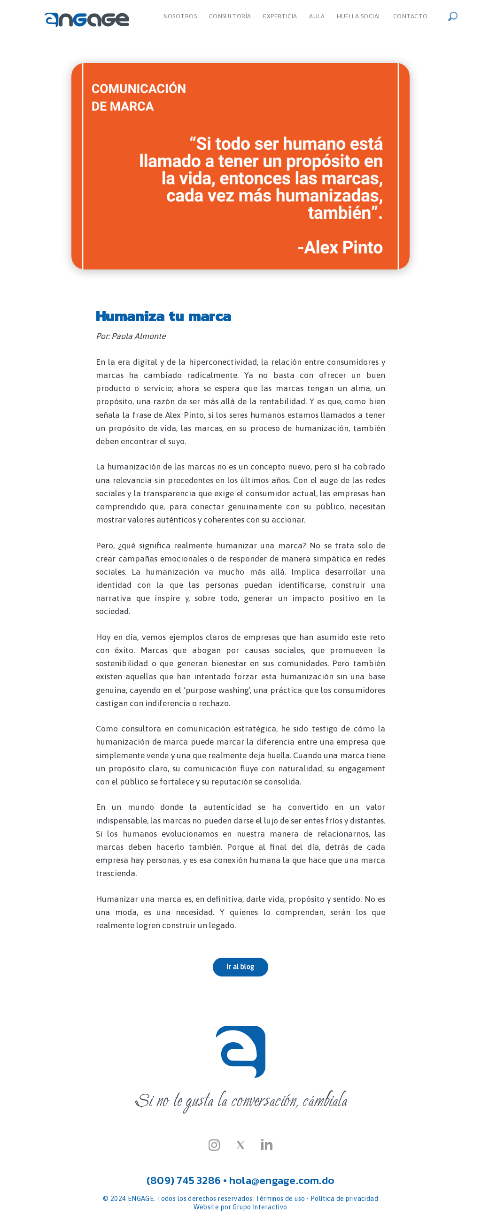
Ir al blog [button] (240, 966)
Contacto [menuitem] (410, 16)
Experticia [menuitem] (280, 16)
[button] (455, 15)
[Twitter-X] (240, 1144)
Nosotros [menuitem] (180, 16)
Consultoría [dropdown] (230, 16)
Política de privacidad (344, 1198)
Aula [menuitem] (317, 16)
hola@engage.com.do (281, 1180)
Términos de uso (280, 1198)
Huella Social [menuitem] (359, 16)
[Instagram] (214, 1144)
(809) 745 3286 (184, 1180)
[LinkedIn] (266, 1144)
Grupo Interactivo (260, 1207)
